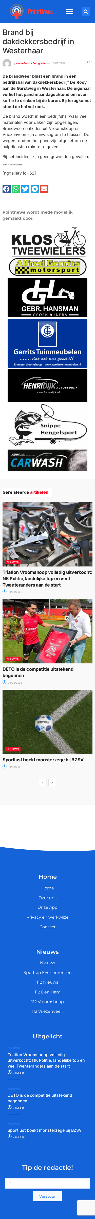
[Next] (52, 782)
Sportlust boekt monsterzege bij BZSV (43, 759)
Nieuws (13, 561)
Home (47, 888)
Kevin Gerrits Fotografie (31, 63)
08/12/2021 (60, 63)
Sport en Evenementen (48, 972)
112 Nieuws (47, 982)
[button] (69, 12)
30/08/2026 (14, 591)
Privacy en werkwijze (48, 917)
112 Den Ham (48, 992)
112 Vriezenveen (47, 1011)
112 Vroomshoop (47, 1001)
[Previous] (43, 782)
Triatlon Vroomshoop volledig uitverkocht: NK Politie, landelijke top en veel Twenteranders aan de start (47, 579)
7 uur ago (18, 1072)
